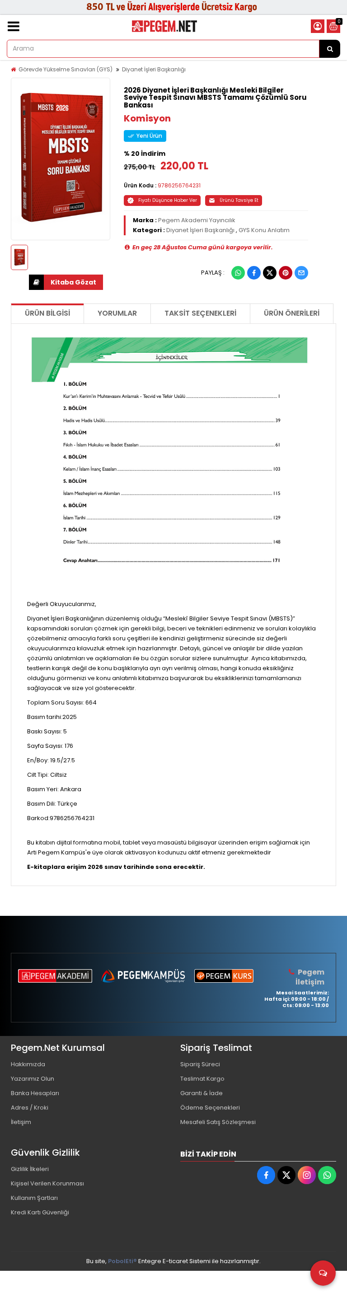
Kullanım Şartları (34, 1198)
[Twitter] (270, 273)
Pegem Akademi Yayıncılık (196, 220)
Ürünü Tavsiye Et (239, 200)
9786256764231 (179, 185)
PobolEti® (122, 1261)
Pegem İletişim (309, 977)
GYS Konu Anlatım (264, 230)
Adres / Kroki (29, 1107)
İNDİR (66, 282)
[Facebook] (254, 273)
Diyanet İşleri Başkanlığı (154, 69)
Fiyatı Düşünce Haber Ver (167, 200)
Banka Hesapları (35, 1093)
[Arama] (329, 49)
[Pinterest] (285, 273)
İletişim (21, 1122)
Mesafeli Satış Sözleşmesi (218, 1122)
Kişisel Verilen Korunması (47, 1183)
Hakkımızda (28, 1064)
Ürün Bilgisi (47, 313)
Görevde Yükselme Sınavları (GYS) (66, 69)
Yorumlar (117, 313)
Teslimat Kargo (202, 1078)
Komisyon (147, 118)
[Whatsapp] (238, 273)
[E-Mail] (301, 273)
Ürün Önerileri (291, 313)
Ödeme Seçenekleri (210, 1107)
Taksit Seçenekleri (200, 313)
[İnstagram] (307, 1175)
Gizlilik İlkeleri (30, 1169)
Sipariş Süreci (200, 1064)
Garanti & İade (201, 1093)
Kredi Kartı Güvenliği (40, 1212)
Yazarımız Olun (32, 1078)
